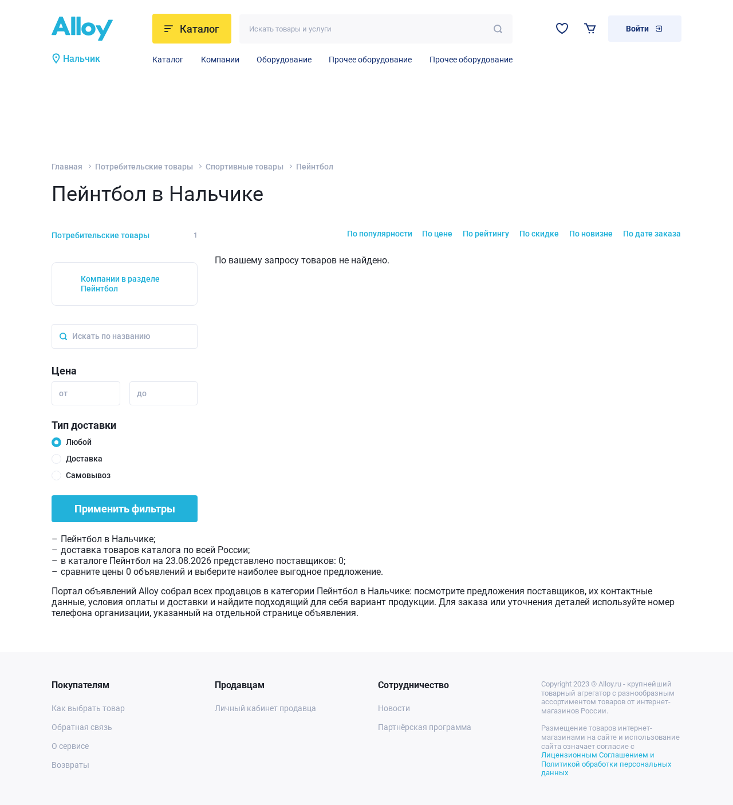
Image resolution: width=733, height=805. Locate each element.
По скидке (539, 233)
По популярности (379, 233)
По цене (437, 233)
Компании (220, 59)
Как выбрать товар (88, 708)
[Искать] (498, 29)
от (63, 393)
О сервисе (70, 746)
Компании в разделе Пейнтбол (120, 283)
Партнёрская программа (424, 727)
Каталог (167, 59)
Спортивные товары (244, 166)
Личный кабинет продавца (265, 708)
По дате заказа (652, 233)
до (142, 393)
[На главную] (98, 29)
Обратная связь (82, 727)
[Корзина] (590, 28)
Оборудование (284, 59)
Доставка (84, 458)
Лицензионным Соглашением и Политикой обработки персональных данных (606, 764)
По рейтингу (486, 233)
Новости (394, 708)
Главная (67, 166)
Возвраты (70, 765)
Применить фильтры (124, 509)
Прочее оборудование (370, 59)
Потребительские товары (144, 166)
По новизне (591, 233)
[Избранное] (562, 28)
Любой (79, 442)
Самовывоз (88, 475)
